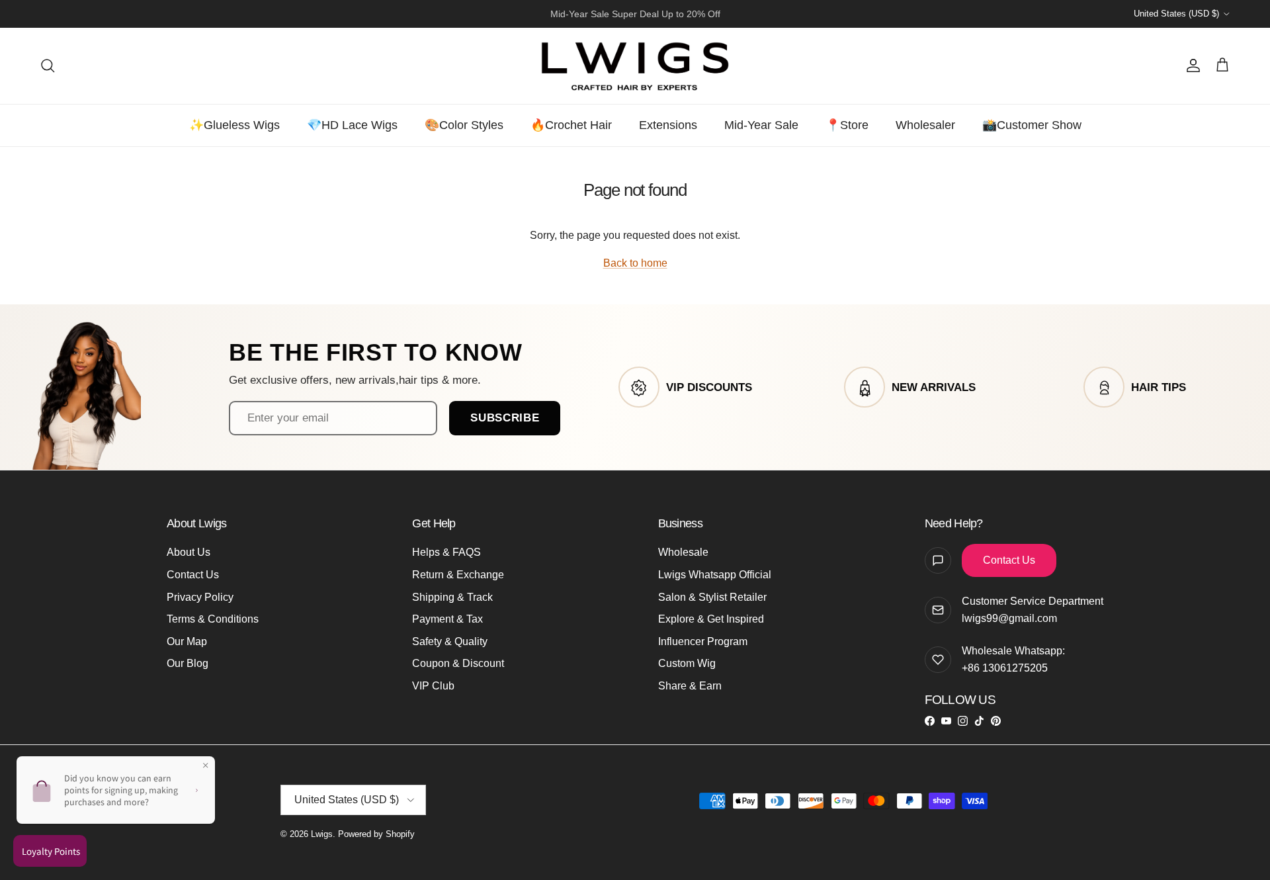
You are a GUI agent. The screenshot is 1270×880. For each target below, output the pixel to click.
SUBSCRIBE (504, 417)
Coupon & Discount (458, 663)
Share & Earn (690, 685)
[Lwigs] (635, 66)
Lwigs (322, 834)
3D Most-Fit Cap (600, 17)
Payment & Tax (447, 619)
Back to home (635, 263)
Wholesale (683, 552)
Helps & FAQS (446, 552)
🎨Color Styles (464, 125)
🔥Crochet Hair (571, 125)
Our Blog (187, 663)
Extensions (668, 125)
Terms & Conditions (213, 619)
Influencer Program (702, 641)
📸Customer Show (1031, 125)
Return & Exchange (458, 574)
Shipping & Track (452, 597)
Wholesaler (925, 125)
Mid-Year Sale (761, 125)
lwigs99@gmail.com (1009, 618)
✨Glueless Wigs (234, 125)
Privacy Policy (200, 597)
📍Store (847, 125)
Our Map (187, 641)
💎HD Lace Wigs (352, 125)
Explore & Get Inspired (711, 619)
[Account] (1190, 65)
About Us (188, 552)
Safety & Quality (449, 641)
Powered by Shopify (376, 834)
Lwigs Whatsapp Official (714, 574)
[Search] (48, 65)
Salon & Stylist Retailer (712, 597)
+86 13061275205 (1005, 668)
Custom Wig (687, 663)
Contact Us (193, 574)
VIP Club (433, 685)
